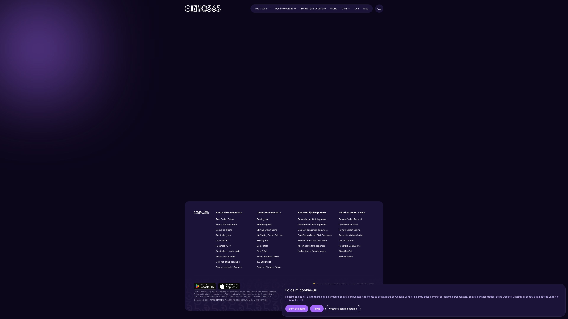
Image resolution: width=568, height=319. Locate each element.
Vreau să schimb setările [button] (343, 308)
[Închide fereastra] (325, 129)
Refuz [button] (317, 308)
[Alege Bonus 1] (258, 169)
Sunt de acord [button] (297, 308)
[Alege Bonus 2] (285, 169)
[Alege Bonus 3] (312, 169)
